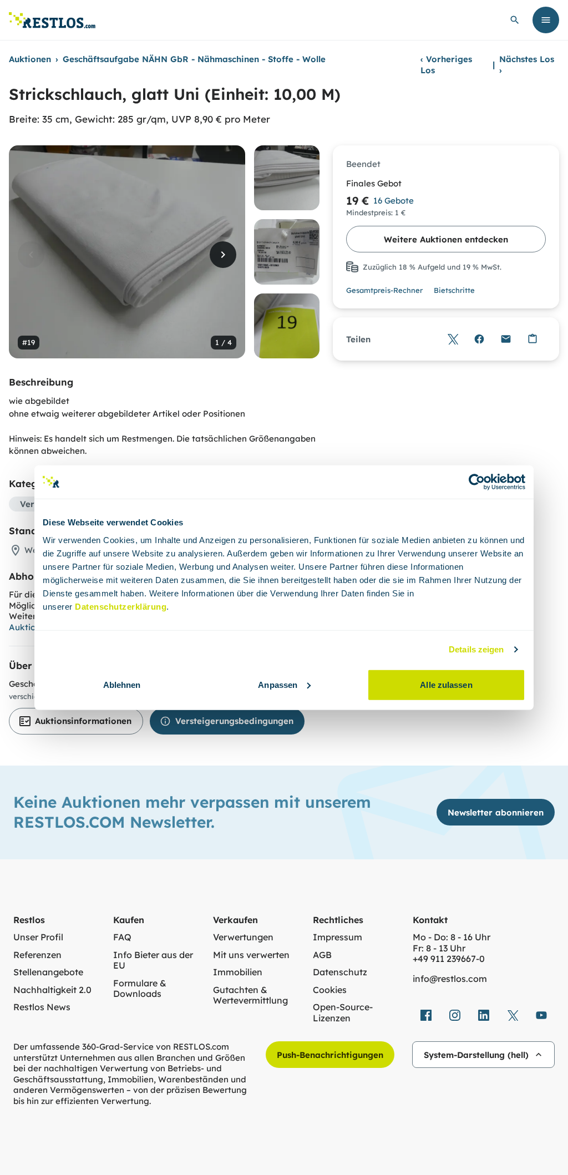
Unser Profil (38, 937)
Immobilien (237, 972)
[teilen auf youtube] (541, 1015)
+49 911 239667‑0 (449, 959)
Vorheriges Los (446, 64)
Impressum (337, 937)
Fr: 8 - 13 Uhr (439, 948)
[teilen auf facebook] (426, 1015)
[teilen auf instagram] (455, 1015)
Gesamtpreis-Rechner (384, 290)
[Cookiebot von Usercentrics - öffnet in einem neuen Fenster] (476, 482)
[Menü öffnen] (545, 20)
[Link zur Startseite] (52, 20)
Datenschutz (340, 972)
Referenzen (37, 955)
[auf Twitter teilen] (452, 339)
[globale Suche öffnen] (514, 20)
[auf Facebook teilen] (479, 339)
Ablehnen (122, 684)
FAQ (122, 937)
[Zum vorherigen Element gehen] (31, 254)
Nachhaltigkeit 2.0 (52, 990)
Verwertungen (243, 937)
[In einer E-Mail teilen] (506, 339)
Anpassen (277, 684)
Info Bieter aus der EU (153, 960)
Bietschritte (454, 290)
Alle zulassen (446, 684)
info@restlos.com (450, 979)
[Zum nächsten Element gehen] (223, 254)
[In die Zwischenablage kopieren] (532, 339)
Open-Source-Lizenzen (343, 1013)
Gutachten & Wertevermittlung (250, 995)
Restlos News (41, 1007)
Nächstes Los (526, 64)
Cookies (330, 990)
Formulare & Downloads (139, 989)
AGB (322, 955)
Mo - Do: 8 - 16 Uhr (451, 937)
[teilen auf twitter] (512, 1015)
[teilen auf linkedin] (483, 1015)
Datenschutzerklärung (120, 606)
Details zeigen (476, 649)
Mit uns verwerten (251, 955)
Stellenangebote (48, 972)
